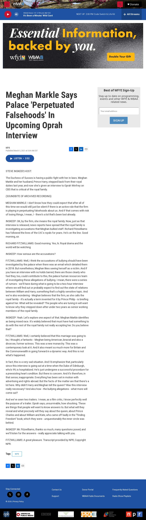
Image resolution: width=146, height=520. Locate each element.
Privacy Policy (18, 502)
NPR (17, 454)
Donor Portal (87, 490)
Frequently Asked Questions (125, 490)
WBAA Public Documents (93, 496)
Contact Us (57, 490)
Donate (134, 4)
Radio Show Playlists (121, 496)
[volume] (16, 14)
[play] (8, 14)
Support (55, 496)
